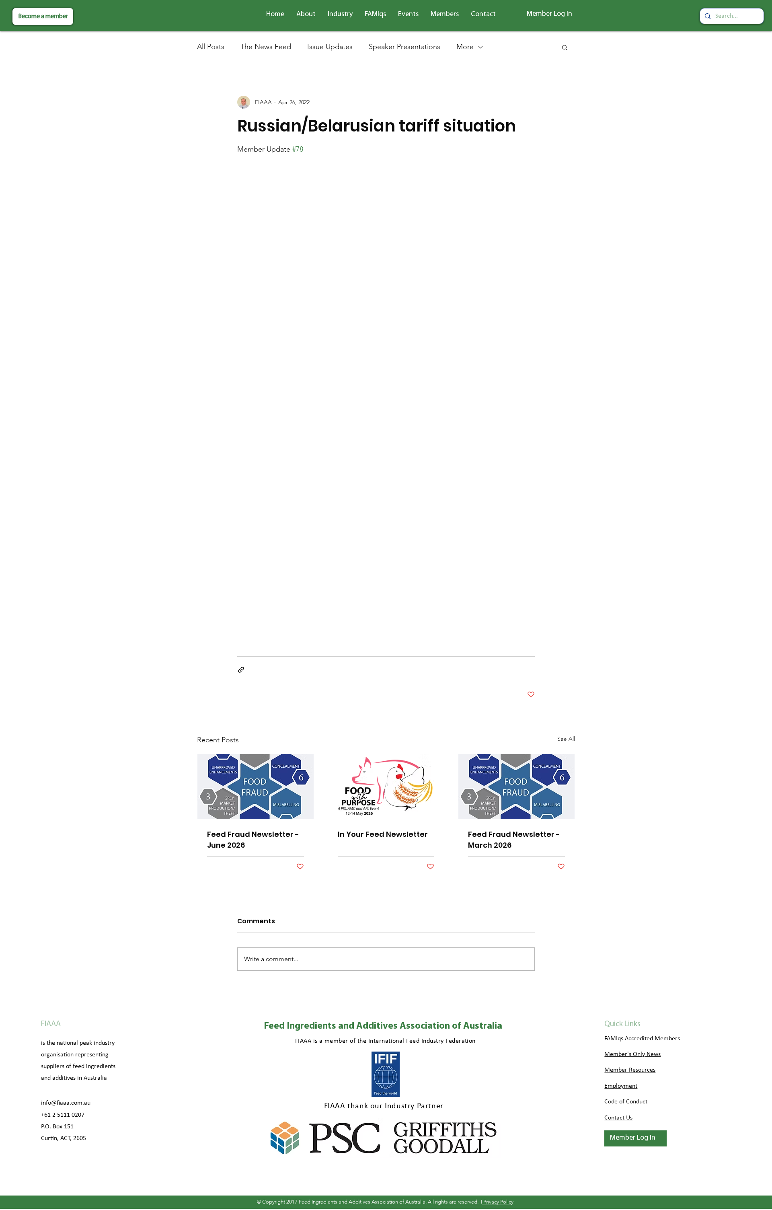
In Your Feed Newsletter (383, 834)
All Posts (210, 46)
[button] (306, 14)
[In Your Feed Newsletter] (386, 786)
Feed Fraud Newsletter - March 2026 (514, 839)
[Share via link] (241, 670)
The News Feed (265, 46)
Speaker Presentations (404, 46)
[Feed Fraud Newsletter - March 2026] (516, 786)
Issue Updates (330, 46)
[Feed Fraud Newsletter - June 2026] (255, 786)
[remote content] (386, 396)
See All (566, 738)
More (465, 46)
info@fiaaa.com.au (65, 1103)
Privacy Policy (497, 1202)
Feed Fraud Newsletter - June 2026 (253, 839)
